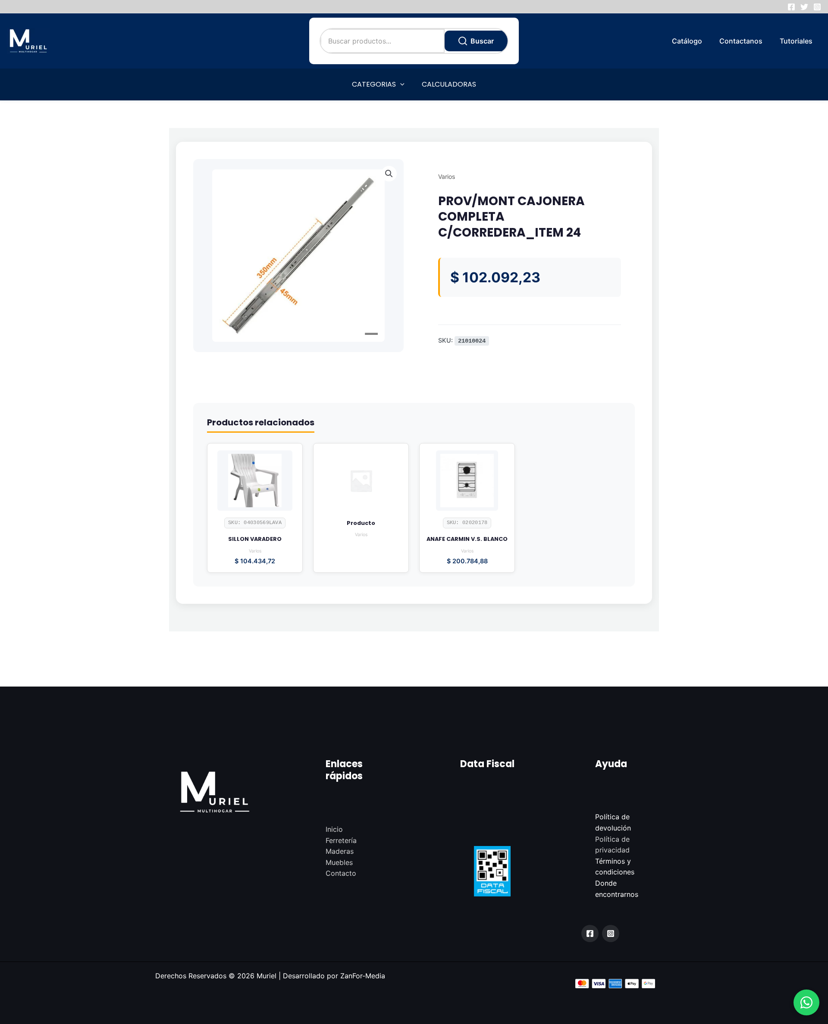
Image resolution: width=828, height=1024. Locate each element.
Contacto (341, 873)
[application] (400, 84)
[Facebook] (791, 7)
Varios (446, 176)
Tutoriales (796, 41)
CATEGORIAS (374, 84)
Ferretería (341, 840)
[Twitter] (804, 7)
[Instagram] (817, 7)
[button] (806, 1002)
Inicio (334, 829)
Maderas (340, 851)
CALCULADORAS (449, 84)
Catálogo (687, 41)
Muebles (339, 862)
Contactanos (740, 41)
